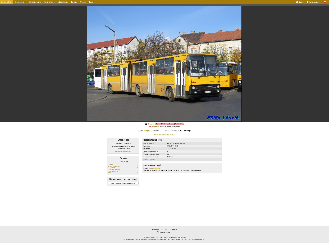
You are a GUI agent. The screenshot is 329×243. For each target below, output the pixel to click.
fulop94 (147, 131)
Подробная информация (123, 151)
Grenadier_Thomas (114, 169)
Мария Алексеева (114, 166)
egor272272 (111, 168)
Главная (155, 229)
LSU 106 (110, 164)
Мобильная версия (164, 232)
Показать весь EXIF (149, 159)
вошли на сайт (154, 168)
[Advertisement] (164, 206)
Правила (173, 229)
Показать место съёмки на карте (164, 134)
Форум (164, 229)
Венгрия (151, 124)
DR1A (110, 173)
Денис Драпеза (113, 171)
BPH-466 (180, 124)
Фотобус (7, 2)
